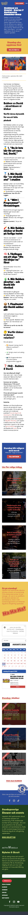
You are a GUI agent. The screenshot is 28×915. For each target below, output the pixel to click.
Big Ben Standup (11, 420)
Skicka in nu (7, 880)
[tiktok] (18, 800)
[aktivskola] (10, 847)
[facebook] (9, 800)
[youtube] (18, 902)
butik (15, 428)
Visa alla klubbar (14, 781)
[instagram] (14, 800)
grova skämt (10, 426)
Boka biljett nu (8, 837)
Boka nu (17, 686)
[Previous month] (4, 644)
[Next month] (8, 644)
